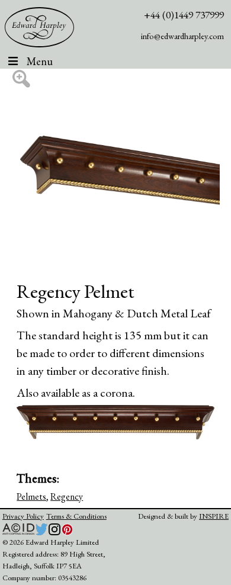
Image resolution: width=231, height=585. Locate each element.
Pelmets (31, 496)
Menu (40, 61)
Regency (66, 496)
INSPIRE (214, 516)
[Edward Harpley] (39, 27)
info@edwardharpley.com (182, 35)
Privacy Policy (23, 516)
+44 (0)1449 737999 (184, 14)
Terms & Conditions (76, 516)
